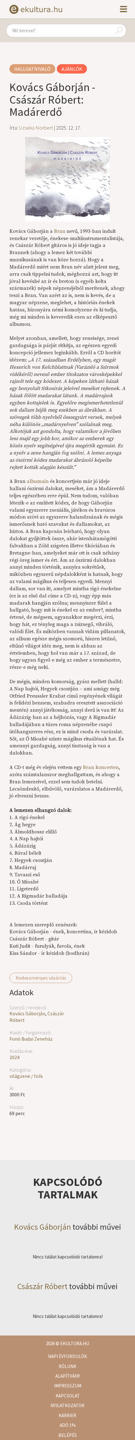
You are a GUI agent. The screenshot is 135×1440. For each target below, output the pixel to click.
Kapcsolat (68, 1396)
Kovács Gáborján (27, 1013)
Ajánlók (72, 69)
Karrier (67, 1415)
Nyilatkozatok (67, 1405)
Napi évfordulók (67, 1356)
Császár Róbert (42, 1286)
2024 (14, 1057)
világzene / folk (26, 1076)
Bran (59, 231)
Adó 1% (68, 1425)
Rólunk (67, 1366)
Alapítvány (67, 1376)
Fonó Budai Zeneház (31, 1039)
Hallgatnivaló (32, 69)
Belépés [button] (67, 1435)
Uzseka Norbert (36, 127)
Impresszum (67, 1386)
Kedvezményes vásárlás (41, 978)
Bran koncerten (101, 767)
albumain (38, 481)
